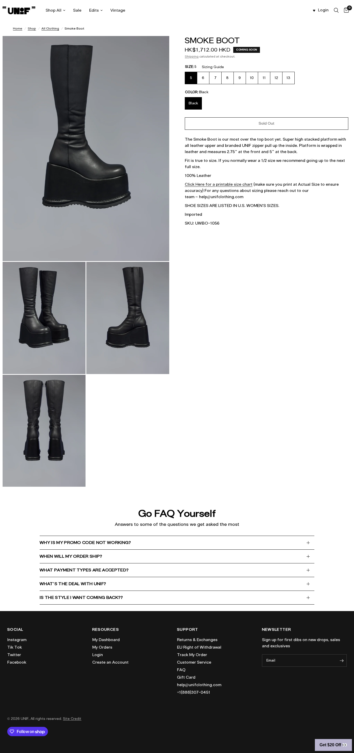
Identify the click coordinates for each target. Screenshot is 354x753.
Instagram (16, 639)
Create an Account (110, 662)
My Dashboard (106, 639)
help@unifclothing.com (199, 685)
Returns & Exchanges (197, 639)
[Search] (336, 10)
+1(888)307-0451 (193, 692)
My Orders (102, 647)
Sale (77, 10)
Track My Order (192, 654)
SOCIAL (15, 630)
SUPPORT (187, 630)
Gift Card (186, 677)
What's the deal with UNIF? (73, 583)
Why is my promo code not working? (85, 542)
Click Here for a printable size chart (218, 184)
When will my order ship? (71, 556)
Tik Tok (14, 647)
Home (17, 28)
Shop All (53, 10)
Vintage (117, 10)
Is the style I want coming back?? (81, 597)
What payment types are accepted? (84, 570)
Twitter (14, 654)
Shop (32, 28)
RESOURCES (105, 630)
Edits (94, 10)
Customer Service (194, 662)
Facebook (16, 662)
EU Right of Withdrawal (199, 647)
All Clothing (50, 28)
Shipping (192, 56)
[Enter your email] (341, 660)
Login (97, 654)
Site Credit (72, 719)
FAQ (181, 670)
